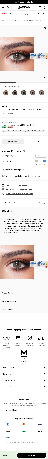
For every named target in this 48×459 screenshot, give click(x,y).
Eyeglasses (28, 14)
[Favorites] (40, 7)
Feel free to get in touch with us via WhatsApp (29, 203)
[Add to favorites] (45, 28)
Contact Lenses (14, 20)
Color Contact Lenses (31, 20)
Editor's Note (7, 211)
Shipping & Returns (9, 301)
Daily (3, 113)
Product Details (7, 293)
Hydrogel (10, 113)
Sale (4, 14)
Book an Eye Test (34, 176)
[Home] (3, 20)
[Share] (44, 78)
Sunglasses (15, 14)
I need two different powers (14, 170)
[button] (6, 93)
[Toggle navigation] (3, 7)
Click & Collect (39, 131)
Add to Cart (31, 455)
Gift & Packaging (8, 309)
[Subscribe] (44, 410)
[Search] (8, 7)
